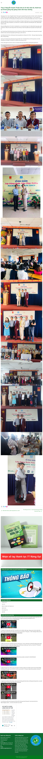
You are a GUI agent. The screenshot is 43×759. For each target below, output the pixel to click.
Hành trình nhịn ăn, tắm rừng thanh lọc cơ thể (11, 510)
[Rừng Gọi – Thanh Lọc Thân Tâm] (13, 2)
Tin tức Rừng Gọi (4, 740)
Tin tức (3, 604)
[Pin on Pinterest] (7, 12)
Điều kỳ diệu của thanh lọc (8, 606)
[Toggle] (41, 610)
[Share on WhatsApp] (1, 12)
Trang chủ (4, 602)
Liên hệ (2, 741)
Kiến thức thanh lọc (4, 738)
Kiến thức (4, 608)
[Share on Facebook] (3, 12)
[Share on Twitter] (5, 12)
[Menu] (1, 2)
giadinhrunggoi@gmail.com (6, 748)
